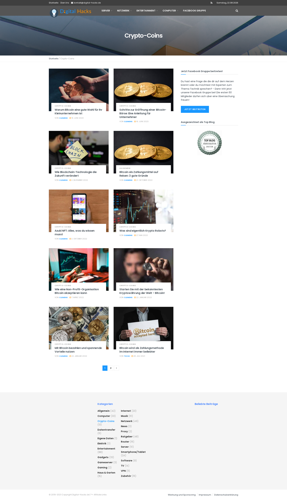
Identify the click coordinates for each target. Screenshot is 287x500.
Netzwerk (126, 421)
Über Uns (64, 2)
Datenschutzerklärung (226, 494)
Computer (103, 416)
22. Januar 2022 (144, 297)
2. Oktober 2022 (79, 238)
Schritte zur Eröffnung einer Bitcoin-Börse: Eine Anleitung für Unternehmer (142, 113)
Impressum (205, 494)
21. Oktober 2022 (144, 180)
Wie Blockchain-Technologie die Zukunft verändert (75, 174)
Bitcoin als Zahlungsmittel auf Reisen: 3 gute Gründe (138, 174)
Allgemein (124, 168)
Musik (124, 416)
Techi (127, 356)
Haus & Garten (106, 472)
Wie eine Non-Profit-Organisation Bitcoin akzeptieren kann (77, 291)
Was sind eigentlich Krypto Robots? (142, 231)
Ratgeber (127, 436)
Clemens (63, 118)
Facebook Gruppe (194, 10)
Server (125, 446)
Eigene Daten (105, 438)
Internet (126, 411)
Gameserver (105, 462)
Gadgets (102, 457)
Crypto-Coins (63, 106)
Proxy (124, 431)
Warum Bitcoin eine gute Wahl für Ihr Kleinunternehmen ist (78, 111)
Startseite (53, 2)
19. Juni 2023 (77, 118)
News (124, 426)
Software (126, 460)
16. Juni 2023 (142, 121)
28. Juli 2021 (139, 356)
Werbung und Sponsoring (182, 494)
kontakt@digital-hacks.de (87, 2)
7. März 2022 (77, 297)
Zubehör (126, 476)
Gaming (102, 467)
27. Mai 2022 (142, 235)
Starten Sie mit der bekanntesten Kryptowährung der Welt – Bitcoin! (142, 291)
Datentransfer (106, 429)
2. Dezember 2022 (79, 180)
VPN (123, 470)
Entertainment (106, 448)
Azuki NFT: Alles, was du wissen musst (75, 232)
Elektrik (101, 443)
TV (122, 465)
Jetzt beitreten (195, 109)
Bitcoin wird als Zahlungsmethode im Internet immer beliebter (141, 350)
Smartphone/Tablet (133, 452)
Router (125, 441)
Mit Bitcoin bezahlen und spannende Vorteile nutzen (78, 350)
